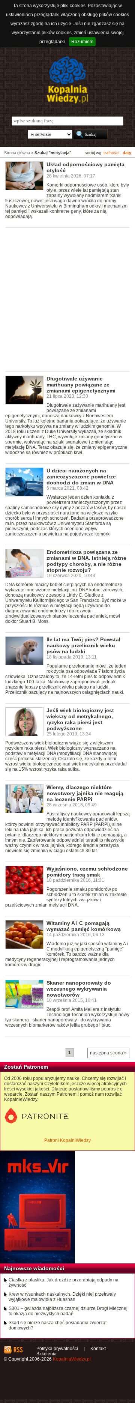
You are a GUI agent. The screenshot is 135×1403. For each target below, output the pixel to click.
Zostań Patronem (26, 1067)
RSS (18, 1349)
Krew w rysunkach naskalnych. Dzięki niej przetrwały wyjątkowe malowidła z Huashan (62, 1297)
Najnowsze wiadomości (34, 1268)
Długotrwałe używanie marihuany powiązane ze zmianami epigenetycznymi (81, 385)
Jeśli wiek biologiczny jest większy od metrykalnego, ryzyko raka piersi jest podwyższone (80, 719)
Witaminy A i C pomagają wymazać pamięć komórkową (83, 926)
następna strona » (108, 1053)
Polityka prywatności (57, 1348)
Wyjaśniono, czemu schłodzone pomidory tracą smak (87, 872)
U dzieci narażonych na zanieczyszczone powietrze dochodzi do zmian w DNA (81, 477)
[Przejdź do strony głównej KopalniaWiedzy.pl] (67, 80)
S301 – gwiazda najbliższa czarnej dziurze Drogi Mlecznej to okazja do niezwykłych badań (68, 1311)
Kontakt (98, 1348)
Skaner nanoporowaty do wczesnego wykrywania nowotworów (78, 989)
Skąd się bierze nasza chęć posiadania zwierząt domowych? (57, 1325)
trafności (111, 152)
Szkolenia (46, 1353)
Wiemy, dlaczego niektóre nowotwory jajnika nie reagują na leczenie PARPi (84, 793)
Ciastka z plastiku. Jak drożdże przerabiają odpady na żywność (63, 1282)
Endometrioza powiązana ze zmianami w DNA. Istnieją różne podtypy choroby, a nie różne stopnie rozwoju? (86, 561)
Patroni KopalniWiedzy (67, 1140)
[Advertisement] (67, 299)
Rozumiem (82, 41)
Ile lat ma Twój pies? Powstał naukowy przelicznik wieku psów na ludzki (83, 645)
